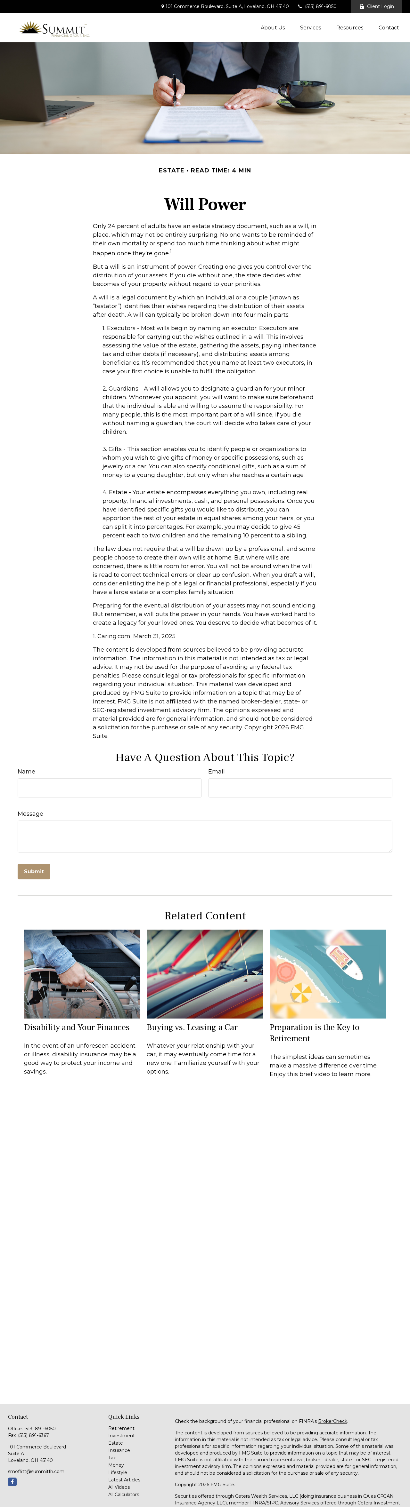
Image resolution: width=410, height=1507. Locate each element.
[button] (273, 27)
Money (116, 1465)
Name (26, 771)
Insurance (119, 1450)
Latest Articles (124, 1480)
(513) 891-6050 (321, 6)
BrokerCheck (332, 1421)
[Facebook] (12, 1482)
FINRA (257, 1503)
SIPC (272, 1503)
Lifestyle (117, 1472)
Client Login (380, 6)
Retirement (121, 1428)
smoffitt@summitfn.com (36, 1471)
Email (216, 771)
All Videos (119, 1487)
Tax (112, 1458)
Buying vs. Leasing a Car (192, 1027)
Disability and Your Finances (77, 1027)
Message (30, 813)
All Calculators (123, 1494)
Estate (115, 1443)
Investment (121, 1436)
